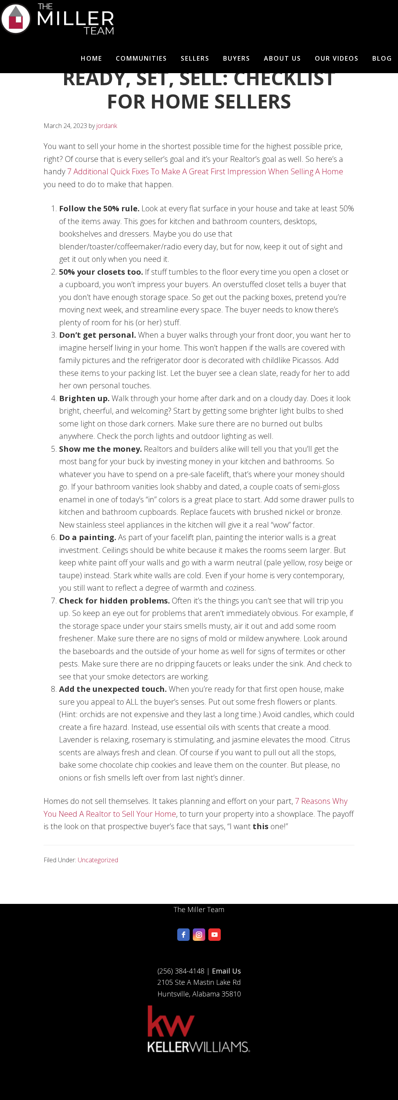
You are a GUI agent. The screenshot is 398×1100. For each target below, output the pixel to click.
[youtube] (214, 934)
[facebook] (183, 934)
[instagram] (199, 934)
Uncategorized (98, 860)
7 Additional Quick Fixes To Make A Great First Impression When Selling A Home (205, 171)
